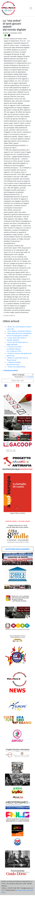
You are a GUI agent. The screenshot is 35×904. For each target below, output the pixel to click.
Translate (30, 377)
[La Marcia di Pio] (17, 768)
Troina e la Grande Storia (16, 367)
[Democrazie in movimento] (17, 842)
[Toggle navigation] (31, 8)
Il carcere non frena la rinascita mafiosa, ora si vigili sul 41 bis (14, 349)
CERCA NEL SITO (17, 381)
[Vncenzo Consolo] (17, 859)
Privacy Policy (22, 890)
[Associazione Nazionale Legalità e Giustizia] (17, 817)
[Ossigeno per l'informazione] (17, 807)
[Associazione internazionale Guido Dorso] (17, 872)
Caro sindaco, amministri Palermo (19, 331)
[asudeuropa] (17, 492)
